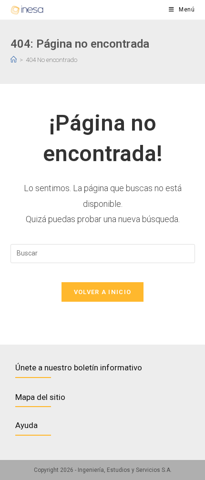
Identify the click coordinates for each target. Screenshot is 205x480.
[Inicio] (13, 59)
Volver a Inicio (103, 292)
